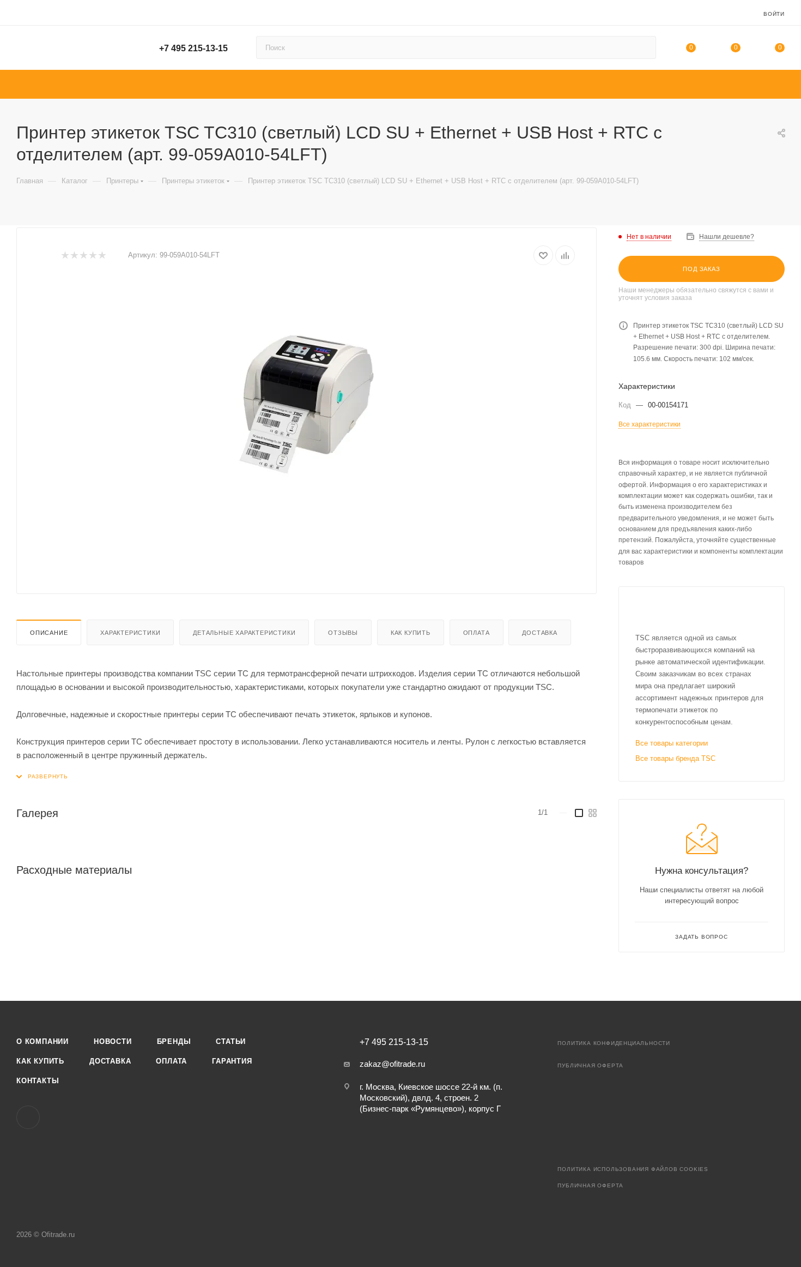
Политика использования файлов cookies (632, 1169)
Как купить (410, 632)
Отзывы (343, 632)
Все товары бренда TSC (675, 758)
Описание (49, 632)
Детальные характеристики (244, 632)
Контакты (37, 1081)
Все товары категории (671, 743)
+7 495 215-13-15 (193, 48)
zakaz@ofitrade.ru (392, 1063)
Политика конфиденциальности (613, 1043)
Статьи (231, 1041)
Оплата (476, 632)
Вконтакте (28, 1117)
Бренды (174, 1041)
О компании (42, 1041)
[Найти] (642, 47)
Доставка (539, 632)
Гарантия (232, 1061)
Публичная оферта (590, 1065)
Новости (113, 1041)
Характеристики (130, 632)
